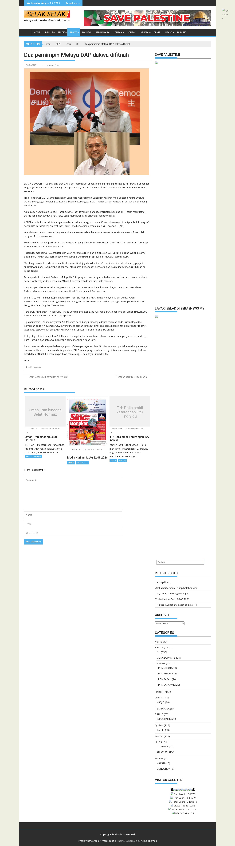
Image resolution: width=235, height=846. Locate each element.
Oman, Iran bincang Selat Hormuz (45, 412)
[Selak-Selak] (27, 32)
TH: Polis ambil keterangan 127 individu (130, 412)
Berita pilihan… (163, 582)
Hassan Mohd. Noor (51, 65)
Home (37, 32)
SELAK (61, 32)
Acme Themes (149, 840)
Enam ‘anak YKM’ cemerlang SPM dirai (48, 376)
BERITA (73, 32)
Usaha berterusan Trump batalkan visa (176, 587)
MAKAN (161, 763)
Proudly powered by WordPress (96, 840)
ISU (158, 652)
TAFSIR (160, 729)
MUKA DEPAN (82, 462)
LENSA (168, 32)
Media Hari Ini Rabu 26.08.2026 (172, 599)
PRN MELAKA (165, 673)
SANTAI (131, 32)
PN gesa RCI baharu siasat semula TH (176, 604)
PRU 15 (49, 32)
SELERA (144, 32)
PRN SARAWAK (166, 684)
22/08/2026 (32, 428)
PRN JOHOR (165, 667)
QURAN (118, 32)
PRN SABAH (164, 679)
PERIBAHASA (103, 32)
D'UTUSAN (162, 746)
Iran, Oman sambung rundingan (172, 593)
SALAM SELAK (164, 752)
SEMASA (37, 367)
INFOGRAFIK (164, 718)
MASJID (160, 702)
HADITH (86, 32)
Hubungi (182, 32)
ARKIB (157, 32)
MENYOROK (163, 768)
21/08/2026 (116, 428)
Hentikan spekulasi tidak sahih (131, 376)
